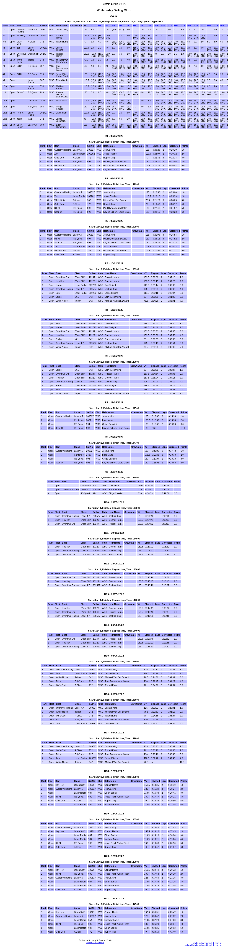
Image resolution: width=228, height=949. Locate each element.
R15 (189, 26)
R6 (128, 26)
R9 (149, 26)
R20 (222, 26)
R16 (196, 26)
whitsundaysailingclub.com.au (207, 943)
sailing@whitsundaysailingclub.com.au (203, 945)
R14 (183, 26)
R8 (142, 26)
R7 (134, 26)
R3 (106, 26)
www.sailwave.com (95, 943)
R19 (216, 26)
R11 (163, 26)
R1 (92, 26)
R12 (170, 26)
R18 (209, 26)
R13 (176, 26)
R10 (156, 26)
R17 (203, 26)
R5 (120, 26)
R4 (113, 26)
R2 (99, 26)
